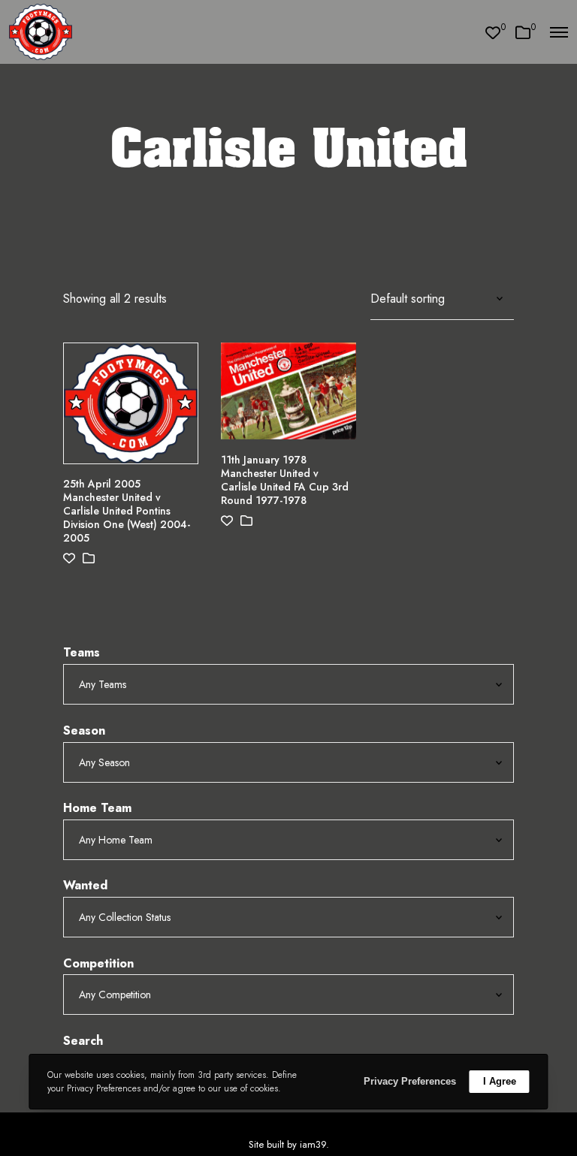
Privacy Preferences (410, 1081)
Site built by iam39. (289, 1144)
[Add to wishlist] (69, 558)
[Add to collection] (89, 558)
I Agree (499, 1081)
